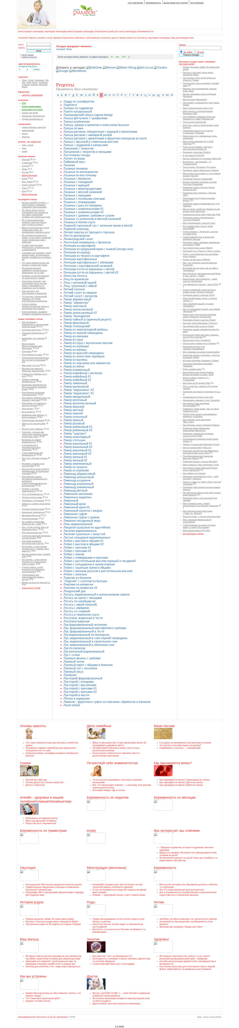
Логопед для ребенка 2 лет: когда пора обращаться (53, 966)
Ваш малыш (29, 939)
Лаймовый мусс (74, 161)
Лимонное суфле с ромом (81, 517)
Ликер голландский (76, 326)
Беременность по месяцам (174, 797)
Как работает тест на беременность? (112, 956)
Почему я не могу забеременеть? (30, 490)
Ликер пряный (73, 420)
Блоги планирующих (31, 106)
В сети (200, 52)
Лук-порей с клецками (78, 681)
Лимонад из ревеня (77, 480)
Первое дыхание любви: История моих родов (50, 919)
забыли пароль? (29, 57)
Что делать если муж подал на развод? (180, 745)
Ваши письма (164, 726)
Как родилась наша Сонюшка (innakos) (201, 425)
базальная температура (33, 116)
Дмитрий (26, 159)
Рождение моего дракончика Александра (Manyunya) (196, 429)
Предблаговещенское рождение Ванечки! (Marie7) (198, 457)
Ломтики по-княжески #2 (80, 587)
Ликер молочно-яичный (79, 403)
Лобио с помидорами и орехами (85, 557)
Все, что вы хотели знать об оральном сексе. (35, 528)
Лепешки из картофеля (79, 245)
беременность (153, 2)
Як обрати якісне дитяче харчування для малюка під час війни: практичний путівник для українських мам (36, 213)
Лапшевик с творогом (78, 148)
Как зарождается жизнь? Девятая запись (181, 785)
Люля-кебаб (71, 705)
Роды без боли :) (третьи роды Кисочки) (202, 516)
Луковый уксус (73, 671)
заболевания (93, 38)
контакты (142, 38)
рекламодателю (184, 38)
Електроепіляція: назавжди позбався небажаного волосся (36, 313)
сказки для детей (30, 113)
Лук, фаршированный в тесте (83, 631)
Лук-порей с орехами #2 (80, 691)
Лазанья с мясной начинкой (82, 192)
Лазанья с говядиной (78, 182)
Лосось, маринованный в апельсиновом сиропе (96, 594)
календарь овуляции (44, 31)
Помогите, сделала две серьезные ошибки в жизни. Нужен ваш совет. (35, 434)
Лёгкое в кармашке (76, 698)
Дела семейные (99, 726)
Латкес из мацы (74, 158)
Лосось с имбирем (76, 607)
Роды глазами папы (192, 369)
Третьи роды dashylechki (194, 122)
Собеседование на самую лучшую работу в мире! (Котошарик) (199, 526)
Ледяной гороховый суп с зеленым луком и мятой (97, 225)
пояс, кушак (27, 145)
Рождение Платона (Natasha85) (198, 179)
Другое (92, 976)
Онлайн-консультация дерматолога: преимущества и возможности (35, 247)
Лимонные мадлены (77, 497)
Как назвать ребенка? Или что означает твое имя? (36, 399)
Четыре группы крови (32, 497)
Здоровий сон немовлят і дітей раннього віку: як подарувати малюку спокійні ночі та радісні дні (36, 256)
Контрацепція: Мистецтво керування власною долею (54, 884)
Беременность (165, 868)
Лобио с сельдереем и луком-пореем (89, 564)
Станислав (27, 163)
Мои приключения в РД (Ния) (196, 530)
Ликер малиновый (76, 386)
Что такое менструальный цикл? (43, 998)
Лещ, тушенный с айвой (80, 286)
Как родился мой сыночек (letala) (198, 326)
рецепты (131, 38)
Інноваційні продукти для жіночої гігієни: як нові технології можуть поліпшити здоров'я (117, 885)
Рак (47, 80)
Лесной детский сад (36, 779)
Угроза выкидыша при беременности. (32, 454)
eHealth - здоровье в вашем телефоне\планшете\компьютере (46, 799)
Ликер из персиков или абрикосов (86, 363)
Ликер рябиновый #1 (77, 426)
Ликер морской (73, 406)
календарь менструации (69, 31)
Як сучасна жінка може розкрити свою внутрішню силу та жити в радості (34, 222)
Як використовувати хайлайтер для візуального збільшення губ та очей (34, 270)
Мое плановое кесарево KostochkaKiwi (201, 352)
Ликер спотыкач (74, 440)
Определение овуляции (33, 420)
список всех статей (31, 588)
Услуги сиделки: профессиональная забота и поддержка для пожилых (35, 306)
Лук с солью (71, 654)
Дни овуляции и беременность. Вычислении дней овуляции (35, 324)
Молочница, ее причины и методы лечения (34, 404)
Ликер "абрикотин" (76, 302)
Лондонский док (74, 591)
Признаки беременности (33, 333)
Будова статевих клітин (38, 1001)
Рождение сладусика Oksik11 (197, 152)
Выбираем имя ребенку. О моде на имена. (34, 416)
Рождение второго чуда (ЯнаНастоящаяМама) (194, 347)
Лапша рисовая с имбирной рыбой (87, 135)
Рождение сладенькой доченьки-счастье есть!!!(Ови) (198, 434)
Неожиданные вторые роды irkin (198, 397)
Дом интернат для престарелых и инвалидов (34, 292)
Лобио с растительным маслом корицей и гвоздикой (99, 561)
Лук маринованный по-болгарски (86, 634)
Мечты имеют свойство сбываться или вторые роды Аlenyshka (201, 210)
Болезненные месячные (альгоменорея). (33, 393)
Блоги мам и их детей (32, 109)
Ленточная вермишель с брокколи (87, 242)
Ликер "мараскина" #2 (78, 389)
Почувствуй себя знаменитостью (112, 763)
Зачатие (93, 939)
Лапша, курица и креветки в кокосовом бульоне (96, 125)
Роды (91, 902)
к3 (54, 1017)
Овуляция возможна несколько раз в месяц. (33, 542)
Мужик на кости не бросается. (36, 582)
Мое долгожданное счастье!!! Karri (199, 223)
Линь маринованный (77, 524)
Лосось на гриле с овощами (82, 597)
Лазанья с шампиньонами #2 (83, 212)
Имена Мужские (29, 175)
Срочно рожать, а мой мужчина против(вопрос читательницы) (33, 569)
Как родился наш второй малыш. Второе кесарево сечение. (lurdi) (198, 373)
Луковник (69, 675)
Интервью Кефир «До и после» (108, 790)
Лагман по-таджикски (78, 108)
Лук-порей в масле (76, 695)
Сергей (25, 166)
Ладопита (70, 104)
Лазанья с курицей (76, 185)
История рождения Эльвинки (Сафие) (201, 360)
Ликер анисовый (74, 306)
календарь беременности (139, 31)
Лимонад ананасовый (78, 477)
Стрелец (26, 84)
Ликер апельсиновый (78, 309)
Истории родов (32, 902)
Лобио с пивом (73, 554)
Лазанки (69, 165)
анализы (105, 38)
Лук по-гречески (74, 648)
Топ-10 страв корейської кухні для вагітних (181, 889)
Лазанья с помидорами (79, 202)
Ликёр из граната (75, 467)
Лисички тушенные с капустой (84, 534)
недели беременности (32, 119)
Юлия (24, 178)
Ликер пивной (73, 413)
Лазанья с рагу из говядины (82, 205)
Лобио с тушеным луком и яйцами (87, 567)
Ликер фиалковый (76, 322)
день (24, 148)
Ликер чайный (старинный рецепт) (87, 319)
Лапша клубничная (76, 121)
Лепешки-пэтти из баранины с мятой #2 (90, 272)
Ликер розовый (74, 423)
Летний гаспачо (74, 289)
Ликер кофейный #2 (77, 379)
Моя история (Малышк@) (195, 99)
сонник (40, 38)
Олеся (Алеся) (29, 185)
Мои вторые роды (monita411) (197, 340)
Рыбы (24, 87)
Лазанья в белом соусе (79, 222)
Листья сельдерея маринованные (86, 537)
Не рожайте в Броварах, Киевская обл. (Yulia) (33, 523)
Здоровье (161, 939)
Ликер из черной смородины (83, 332)
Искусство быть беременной (41, 823)
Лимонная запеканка (77, 493)
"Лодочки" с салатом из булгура (85, 581)
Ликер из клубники (76, 346)
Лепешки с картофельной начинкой (87, 265)
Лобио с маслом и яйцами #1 (83, 540)
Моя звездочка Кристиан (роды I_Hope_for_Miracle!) (197, 512)
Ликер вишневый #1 (77, 450)
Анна (24, 191)
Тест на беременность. (33, 494)
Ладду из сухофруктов (78, 101)
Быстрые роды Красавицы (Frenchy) (200, 323)
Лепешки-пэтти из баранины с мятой (88, 269)
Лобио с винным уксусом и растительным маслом (97, 571)
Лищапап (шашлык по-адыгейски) (86, 527)
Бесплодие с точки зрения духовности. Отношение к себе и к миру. (34, 561)
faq (173, 38)
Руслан (25, 172)
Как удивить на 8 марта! (194, 473)
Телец (31, 80)
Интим (159, 902)
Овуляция (26, 351)
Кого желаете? (28, 412)
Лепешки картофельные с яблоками (88, 262)
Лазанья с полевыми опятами (84, 198)
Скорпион (43, 82)
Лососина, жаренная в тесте (83, 618)
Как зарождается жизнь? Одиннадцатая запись (184, 779)
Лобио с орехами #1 (77, 547)
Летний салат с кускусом (80, 296)
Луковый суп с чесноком (80, 668)
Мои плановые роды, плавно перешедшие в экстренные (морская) (201, 504)
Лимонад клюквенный (78, 487)
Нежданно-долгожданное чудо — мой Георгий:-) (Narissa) (200, 477)
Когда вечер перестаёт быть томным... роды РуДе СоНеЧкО (201, 336)
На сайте (188, 52)
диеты (115, 38)
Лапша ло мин (73, 128)
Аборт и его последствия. (34, 423)
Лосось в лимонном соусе (81, 614)
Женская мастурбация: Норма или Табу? (181, 927)
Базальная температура (33, 512)
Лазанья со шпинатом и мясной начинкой (92, 218)
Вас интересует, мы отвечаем (177, 831)
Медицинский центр (31, 515)
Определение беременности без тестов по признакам (35, 359)
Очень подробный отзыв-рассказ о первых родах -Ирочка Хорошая (199, 291)
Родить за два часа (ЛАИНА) (196, 259)
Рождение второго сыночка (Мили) (199, 320)
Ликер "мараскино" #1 (78, 393)
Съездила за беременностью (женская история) (185, 742)
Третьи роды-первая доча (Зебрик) (199, 343)
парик (24, 151)
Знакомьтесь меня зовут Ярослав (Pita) (202, 214)
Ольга (25, 188)
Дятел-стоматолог (35, 785)
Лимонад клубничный (78, 483)
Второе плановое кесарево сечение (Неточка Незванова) (200, 183)
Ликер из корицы (75, 349)
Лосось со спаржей (76, 611)
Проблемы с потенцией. (33, 500)
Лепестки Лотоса (75, 275)
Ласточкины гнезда (76, 155)
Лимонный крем (74, 504)
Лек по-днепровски (76, 235)
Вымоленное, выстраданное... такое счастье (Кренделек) (200, 280)
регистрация (25, 31)
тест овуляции (135, 2)
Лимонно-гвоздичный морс (82, 520)
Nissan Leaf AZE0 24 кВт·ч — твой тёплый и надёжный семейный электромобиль (35, 204)
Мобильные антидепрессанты (42, 818)
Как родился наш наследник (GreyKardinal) (196, 404)
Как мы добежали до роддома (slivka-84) (202, 158)
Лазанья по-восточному (79, 175)
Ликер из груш (73, 339)
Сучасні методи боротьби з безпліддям (113, 964)
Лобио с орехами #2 (77, 550)
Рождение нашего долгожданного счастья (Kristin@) (198, 219)
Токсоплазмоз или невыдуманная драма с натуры (33, 577)
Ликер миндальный (76, 396)
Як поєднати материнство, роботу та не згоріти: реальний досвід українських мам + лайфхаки (36, 238)
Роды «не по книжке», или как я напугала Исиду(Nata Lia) (197, 148)
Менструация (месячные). (107, 868)
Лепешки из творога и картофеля (86, 255)
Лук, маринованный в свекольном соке (90, 641)
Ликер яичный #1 (75, 457)
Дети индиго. (28, 409)
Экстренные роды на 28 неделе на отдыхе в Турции (53, 924)
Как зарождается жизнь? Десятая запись (181, 782)
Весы (34, 82)
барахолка (67, 38)
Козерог (34, 84)
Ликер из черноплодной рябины (85, 329)
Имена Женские (29, 194)
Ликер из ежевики (75, 336)
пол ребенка (197, 2)
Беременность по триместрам (43, 831)
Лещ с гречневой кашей (79, 282)
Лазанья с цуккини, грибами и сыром (88, 215)
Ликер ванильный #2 (77, 447)
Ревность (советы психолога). (36, 504)
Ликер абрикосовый (77, 299)
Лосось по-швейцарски (79, 601)
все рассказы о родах (193, 534)
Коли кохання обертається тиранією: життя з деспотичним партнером (116, 754)
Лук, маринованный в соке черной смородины (95, 638)
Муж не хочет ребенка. (33, 429)
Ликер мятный (73, 410)
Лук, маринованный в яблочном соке (88, 644)
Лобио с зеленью (75, 574)
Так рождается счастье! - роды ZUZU (200, 284)
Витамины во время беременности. (31, 441)
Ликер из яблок (73, 366)
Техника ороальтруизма (33, 509)
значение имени (26, 38)
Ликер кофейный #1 (77, 376)
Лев (23, 82)
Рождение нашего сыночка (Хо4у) (199, 295)
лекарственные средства (34, 127)
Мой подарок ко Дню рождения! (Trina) (201, 465)
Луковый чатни (73, 661)
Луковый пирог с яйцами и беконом (88, 665)
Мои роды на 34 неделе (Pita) (196, 383)
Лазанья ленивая (75, 168)
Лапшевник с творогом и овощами (87, 151)
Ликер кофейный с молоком (82, 373)
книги (122, 38)
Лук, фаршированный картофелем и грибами (94, 628)
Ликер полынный (75, 416)
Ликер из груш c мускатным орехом (87, 343)
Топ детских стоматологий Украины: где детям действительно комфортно (34, 298)
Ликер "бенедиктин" (77, 316)
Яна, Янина (27, 182)
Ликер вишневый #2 (77, 453)
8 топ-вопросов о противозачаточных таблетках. (31, 447)
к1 (48, 1017)
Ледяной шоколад (76, 228)
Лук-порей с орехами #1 (80, 688)
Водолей (43, 84)
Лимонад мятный (75, 490)
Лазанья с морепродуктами (82, 188)
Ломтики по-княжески (78, 584)
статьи (48, 38)
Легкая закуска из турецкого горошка (88, 232)
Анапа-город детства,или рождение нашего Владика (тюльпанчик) (199, 315)
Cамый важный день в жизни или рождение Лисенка (198, 238)
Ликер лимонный (75, 383)
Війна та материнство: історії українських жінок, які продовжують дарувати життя (36, 230)
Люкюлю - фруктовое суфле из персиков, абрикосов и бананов (106, 701)
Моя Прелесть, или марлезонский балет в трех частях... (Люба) (202, 274)
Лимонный (70, 500)
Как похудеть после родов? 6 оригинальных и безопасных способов (35, 471)
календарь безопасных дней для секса (103, 31)
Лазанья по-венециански (80, 171)
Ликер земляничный (77, 463)
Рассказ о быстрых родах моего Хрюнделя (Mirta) (198, 73)
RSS (24, 103)
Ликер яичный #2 (75, 460)
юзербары (164, 38)
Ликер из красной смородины (83, 353)
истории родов (187, 64)
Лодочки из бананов (77, 577)
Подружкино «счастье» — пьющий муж (180, 748)
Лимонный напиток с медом (82, 510)
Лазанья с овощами (77, 195)
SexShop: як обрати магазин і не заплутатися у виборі (35, 277)
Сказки (25, 763)
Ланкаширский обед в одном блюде (88, 114)
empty (91, 831)
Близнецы (39, 80)
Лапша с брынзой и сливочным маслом (90, 141)
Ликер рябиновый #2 (77, 430)
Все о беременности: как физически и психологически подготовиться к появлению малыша (188, 893)
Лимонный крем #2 (76, 507)
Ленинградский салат (78, 239)
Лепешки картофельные (80, 259)
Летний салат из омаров (80, 292)
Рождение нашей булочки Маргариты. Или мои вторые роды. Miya (201, 452)
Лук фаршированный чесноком (85, 624)
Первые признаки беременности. (30, 380)
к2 (51, 1017)
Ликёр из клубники (76, 470)
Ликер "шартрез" (75, 433)
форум (57, 38)
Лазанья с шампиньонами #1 (83, 208)
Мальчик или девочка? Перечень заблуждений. (33, 369)
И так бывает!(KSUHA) (193, 155)
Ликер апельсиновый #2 (80, 312)
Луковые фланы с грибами (82, 658)
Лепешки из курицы (77, 252)
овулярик (153, 38)
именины (79, 38)
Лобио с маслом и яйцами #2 (83, 544)
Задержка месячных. (32, 330)
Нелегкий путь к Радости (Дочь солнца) (201, 251)
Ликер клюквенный (76, 369)
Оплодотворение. (30, 518)
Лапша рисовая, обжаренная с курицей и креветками (100, 131)
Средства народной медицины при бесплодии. (36, 537)
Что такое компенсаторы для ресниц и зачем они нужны (35, 264)
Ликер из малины (75, 359)
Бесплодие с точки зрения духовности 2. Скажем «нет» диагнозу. (35, 548)
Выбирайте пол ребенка (33, 338)
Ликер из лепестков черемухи (84, 356)
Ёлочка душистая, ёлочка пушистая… (46, 782)
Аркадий (60, 49)
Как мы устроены (33, 976)
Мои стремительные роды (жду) (198, 108)
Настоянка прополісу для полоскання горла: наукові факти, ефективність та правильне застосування (34, 284)
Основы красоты (33, 726)
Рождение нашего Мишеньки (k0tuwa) (201, 170)
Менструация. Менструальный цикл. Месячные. (32, 346)
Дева (29, 82)
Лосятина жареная (76, 621)
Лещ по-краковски (76, 279)
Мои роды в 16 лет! (31, 365)
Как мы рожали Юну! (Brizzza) (197, 447)
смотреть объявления (32, 95)
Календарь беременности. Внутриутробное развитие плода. (34, 387)
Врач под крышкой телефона (41, 820)
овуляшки (62, 1017)
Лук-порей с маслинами (79, 685)
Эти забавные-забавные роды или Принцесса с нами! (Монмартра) (199, 118)
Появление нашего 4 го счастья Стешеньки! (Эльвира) (198, 132)
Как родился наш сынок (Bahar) (198, 248)
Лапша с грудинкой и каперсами (85, 145)
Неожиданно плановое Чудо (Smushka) (201, 400)
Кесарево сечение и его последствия (33, 464)
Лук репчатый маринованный (83, 651)
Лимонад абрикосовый (79, 473)
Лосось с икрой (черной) (80, 604)
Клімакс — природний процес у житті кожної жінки (118, 895)
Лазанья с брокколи (77, 178)
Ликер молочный (75, 400)
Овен (24, 80)
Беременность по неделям (107, 797)
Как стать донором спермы (35, 458)
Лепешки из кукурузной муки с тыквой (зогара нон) (98, 249)
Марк (69, 49)
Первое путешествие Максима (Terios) (201, 444)
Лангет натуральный (77, 111)
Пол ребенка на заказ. (32, 354)
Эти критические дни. (32, 532)
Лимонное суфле (75, 514)
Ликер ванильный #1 (77, 443)
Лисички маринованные (80, 530)
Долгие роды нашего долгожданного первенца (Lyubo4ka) (200, 415)
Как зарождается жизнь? (173, 763)
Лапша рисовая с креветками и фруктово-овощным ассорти (105, 138)
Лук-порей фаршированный (82, 678)
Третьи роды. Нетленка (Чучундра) (199, 167)
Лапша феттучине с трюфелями (85, 118)
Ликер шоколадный (76, 436)
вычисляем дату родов (176, 2)
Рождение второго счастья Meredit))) (200, 461)
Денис (25, 169)
